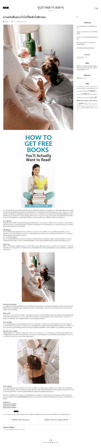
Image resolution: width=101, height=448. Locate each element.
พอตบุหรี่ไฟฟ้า (91, 88)
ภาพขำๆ (85, 91)
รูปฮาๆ (82, 103)
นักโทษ (79, 88)
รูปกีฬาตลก (84, 97)
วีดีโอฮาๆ (90, 103)
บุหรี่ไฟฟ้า (83, 88)
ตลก (95, 86)
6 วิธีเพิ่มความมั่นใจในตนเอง (20, 420)
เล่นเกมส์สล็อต (54, 414)
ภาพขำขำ (80, 91)
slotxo (85, 78)
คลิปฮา (84, 86)
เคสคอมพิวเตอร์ (79, 107)
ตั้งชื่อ (78, 66)
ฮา (89, 106)
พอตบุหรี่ (86, 88)
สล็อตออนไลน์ (24, 414)
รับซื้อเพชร (79, 78)
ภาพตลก (92, 90)
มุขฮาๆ (80, 97)
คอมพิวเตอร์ (91, 86)
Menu (6, 7)
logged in (12, 429)
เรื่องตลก (88, 107)
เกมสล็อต (92, 106)
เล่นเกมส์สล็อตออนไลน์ (64, 414)
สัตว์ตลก (87, 106)
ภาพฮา (80, 94)
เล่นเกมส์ (47, 414)
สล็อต (18, 414)
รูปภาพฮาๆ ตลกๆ (50, 7)
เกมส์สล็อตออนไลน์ (39, 414)
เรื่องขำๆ (84, 107)
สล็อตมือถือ (78, 106)
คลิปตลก (80, 86)
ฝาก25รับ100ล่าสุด (23, 397)
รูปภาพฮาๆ (93, 100)
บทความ (6, 21)
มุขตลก (94, 94)
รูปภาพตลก (85, 100)
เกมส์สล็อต (31, 414)
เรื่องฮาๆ (92, 107)
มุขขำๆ (90, 94)
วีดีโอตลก (86, 103)
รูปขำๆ (92, 97)
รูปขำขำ (88, 97)
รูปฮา (77, 103)
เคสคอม (95, 106)
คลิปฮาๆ (87, 86)
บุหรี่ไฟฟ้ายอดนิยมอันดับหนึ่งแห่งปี (85, 48)
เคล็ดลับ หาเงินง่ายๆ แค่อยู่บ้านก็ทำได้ (56, 420)
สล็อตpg (95, 103)
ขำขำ (77, 86)
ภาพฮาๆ (85, 93)
